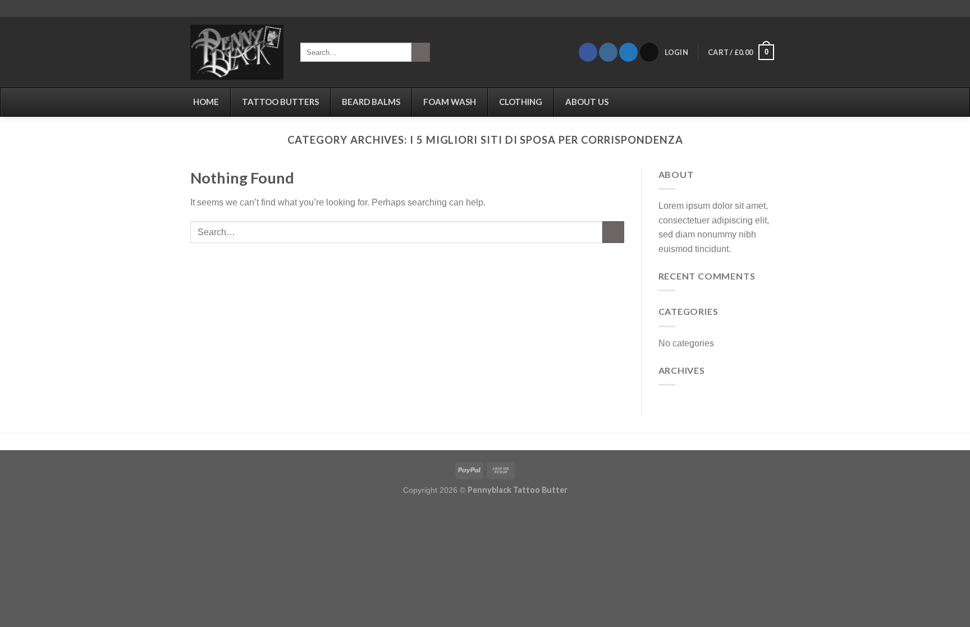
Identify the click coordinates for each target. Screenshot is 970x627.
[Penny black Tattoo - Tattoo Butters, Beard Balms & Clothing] (236, 52)
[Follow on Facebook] (588, 52)
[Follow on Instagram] (608, 52)
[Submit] (420, 52)
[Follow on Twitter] (628, 52)
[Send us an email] (649, 52)
